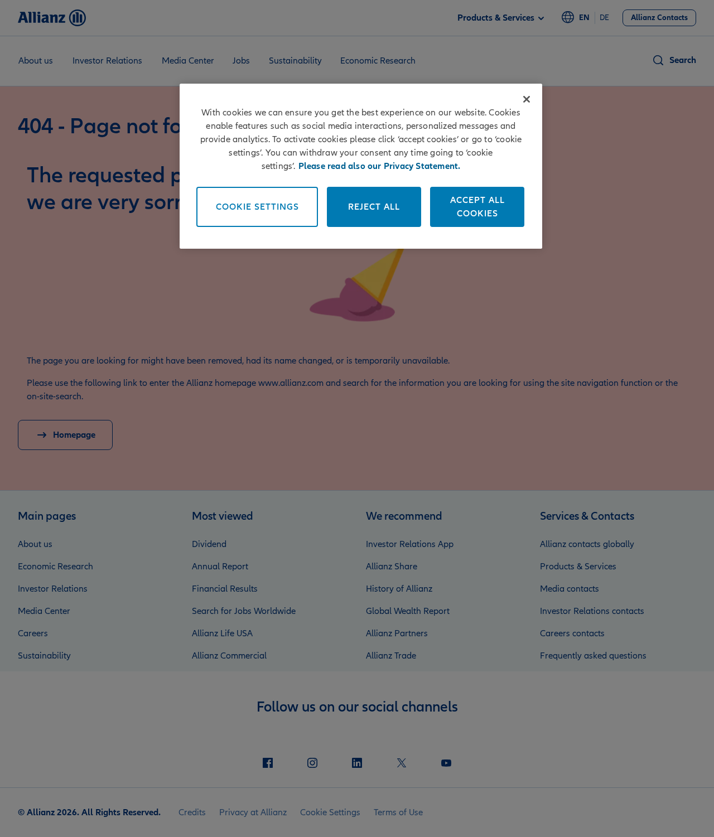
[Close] (526, 99)
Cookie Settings (257, 206)
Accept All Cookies (477, 207)
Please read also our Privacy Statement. (379, 166)
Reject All (374, 206)
